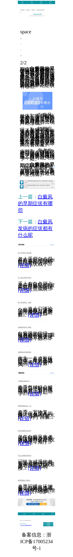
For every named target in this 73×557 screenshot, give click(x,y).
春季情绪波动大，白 (24, 406)
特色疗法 (22, 3)
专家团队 (33, 513)
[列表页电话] (36, 504)
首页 (22, 1)
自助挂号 (52, 513)
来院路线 (41, 3)
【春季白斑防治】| (24, 381)
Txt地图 (48, 525)
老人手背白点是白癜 (24, 253)
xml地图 (48, 524)
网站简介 (24, 513)
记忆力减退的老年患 (24, 455)
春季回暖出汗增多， (24, 480)
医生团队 (41, 1)
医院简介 (31, 1)
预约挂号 (50, 3)
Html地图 (48, 522)
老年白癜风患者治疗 (24, 431)
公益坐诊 (31, 3)
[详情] (24, 265)
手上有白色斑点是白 (24, 277)
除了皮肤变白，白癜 (24, 302)
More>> (52, 244)
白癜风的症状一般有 (24, 327)
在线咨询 (50, 1)
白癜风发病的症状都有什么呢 (35, 228)
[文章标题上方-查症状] (37, 12)
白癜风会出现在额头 (24, 352)
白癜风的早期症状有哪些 (35, 203)
